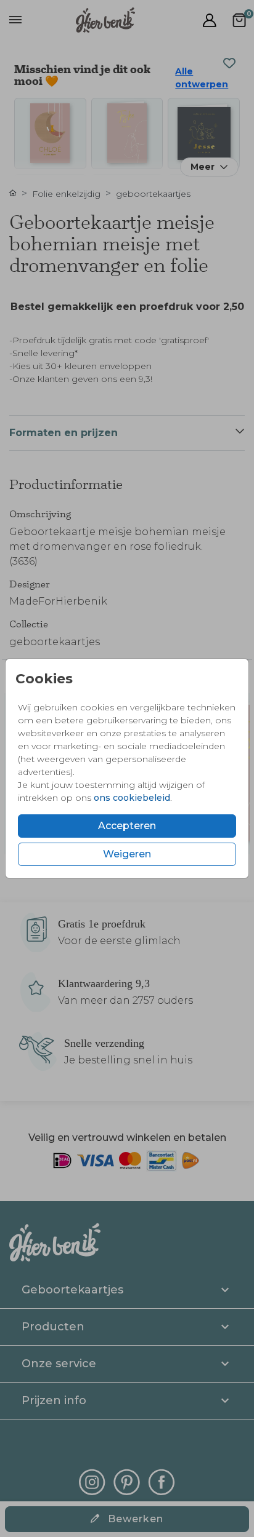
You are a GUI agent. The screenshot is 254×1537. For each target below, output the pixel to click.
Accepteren (127, 826)
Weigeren (127, 854)
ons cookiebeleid (132, 797)
